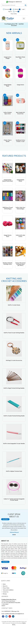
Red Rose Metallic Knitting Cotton (7, 263)
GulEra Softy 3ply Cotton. (20, 235)
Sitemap (5, 593)
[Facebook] (3, 616)
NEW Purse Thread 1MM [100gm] (8, 208)
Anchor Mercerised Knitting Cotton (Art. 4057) (20, 264)
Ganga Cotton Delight (7, 57)
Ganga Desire (20, 84)
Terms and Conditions (8, 590)
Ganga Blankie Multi (7, 85)
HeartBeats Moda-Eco (20, 57)
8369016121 (7, 611)
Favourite (8, 9)
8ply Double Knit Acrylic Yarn (20, 113)
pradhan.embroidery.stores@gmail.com (14, 613)
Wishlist (17, 9)
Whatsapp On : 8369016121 (15, 1)
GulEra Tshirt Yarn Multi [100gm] (20, 208)
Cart (17, 11)
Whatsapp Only (15, 611)
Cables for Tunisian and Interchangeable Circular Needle (14, 499)
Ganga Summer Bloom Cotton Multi (7, 180)
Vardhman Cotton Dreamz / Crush (20, 140)
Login (23, 9)
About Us (5, 586)
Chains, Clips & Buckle (7, 140)
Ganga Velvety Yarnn (7, 235)
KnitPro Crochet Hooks (14, 305)
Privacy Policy (6, 588)
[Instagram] (13, 616)
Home (4, 584)
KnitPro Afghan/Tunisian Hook (14, 471)
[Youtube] (10, 616)
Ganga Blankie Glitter (20, 180)
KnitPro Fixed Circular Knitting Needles (14, 332)
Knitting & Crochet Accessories (14, 360)
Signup (10, 11)
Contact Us (5, 592)
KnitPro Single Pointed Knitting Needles (14, 388)
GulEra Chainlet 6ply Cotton (8, 113)
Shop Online (14, 13)
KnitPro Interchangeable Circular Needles (14, 443)
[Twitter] (6, 616)
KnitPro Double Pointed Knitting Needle (14, 415)
